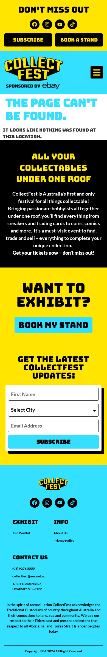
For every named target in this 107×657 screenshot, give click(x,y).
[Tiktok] (72, 24)
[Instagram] (47, 24)
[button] (97, 72)
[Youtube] (60, 24)
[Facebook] (35, 24)
